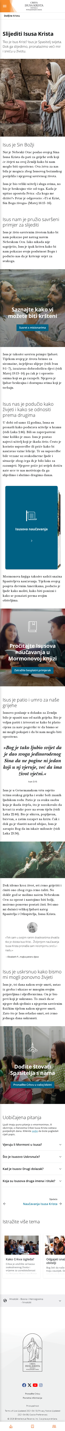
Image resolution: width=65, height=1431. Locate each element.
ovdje (35, 1131)
